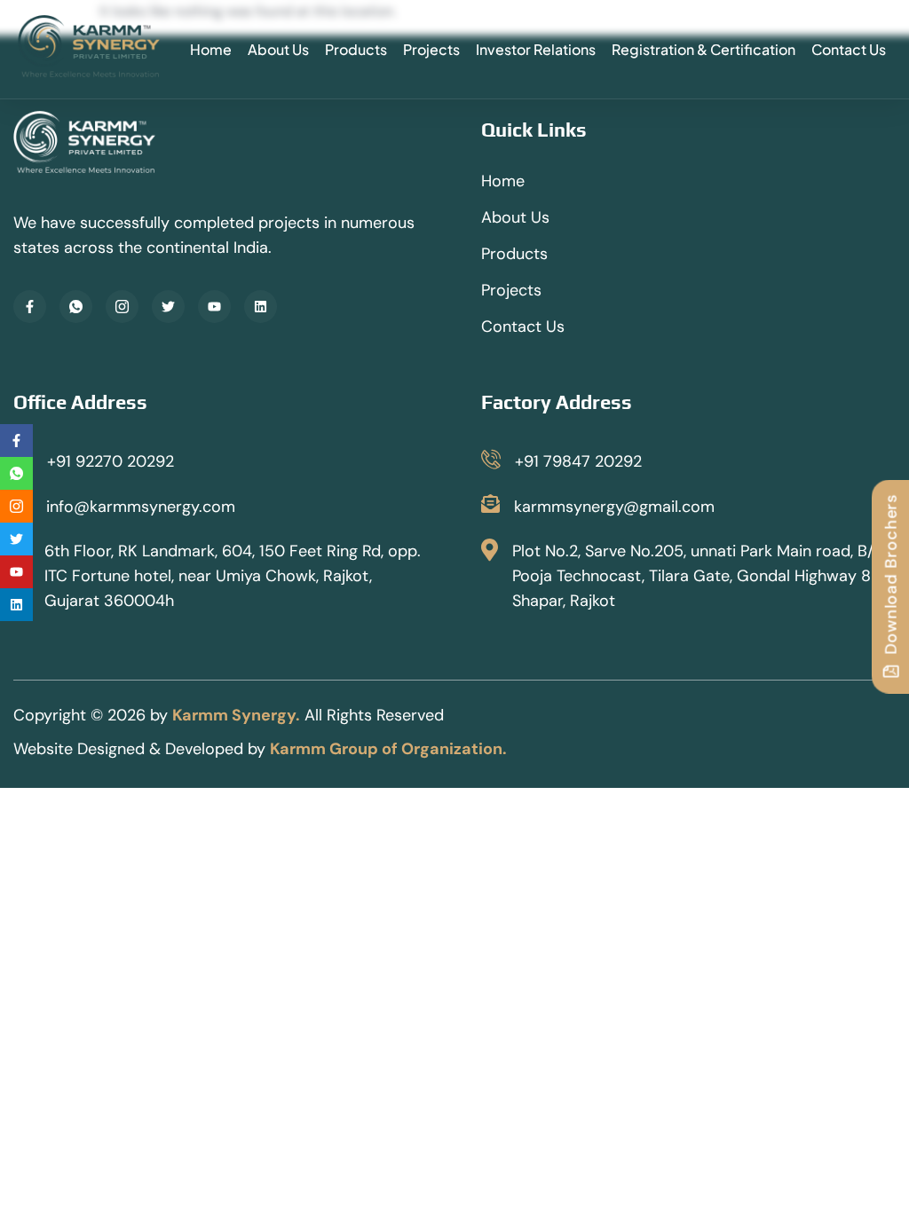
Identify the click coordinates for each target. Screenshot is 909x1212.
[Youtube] (214, 306)
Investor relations (536, 49)
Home (211, 49)
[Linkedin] (260, 306)
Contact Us (848, 49)
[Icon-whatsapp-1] (75, 306)
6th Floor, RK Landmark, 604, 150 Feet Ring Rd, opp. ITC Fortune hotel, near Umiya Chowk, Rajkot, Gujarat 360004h (232, 575)
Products (356, 49)
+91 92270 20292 (110, 461)
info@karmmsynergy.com (140, 506)
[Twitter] (168, 306)
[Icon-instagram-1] (122, 306)
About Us (278, 49)
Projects (431, 49)
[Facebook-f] (29, 306)
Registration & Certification (703, 49)
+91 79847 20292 (578, 461)
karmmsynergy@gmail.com (614, 506)
